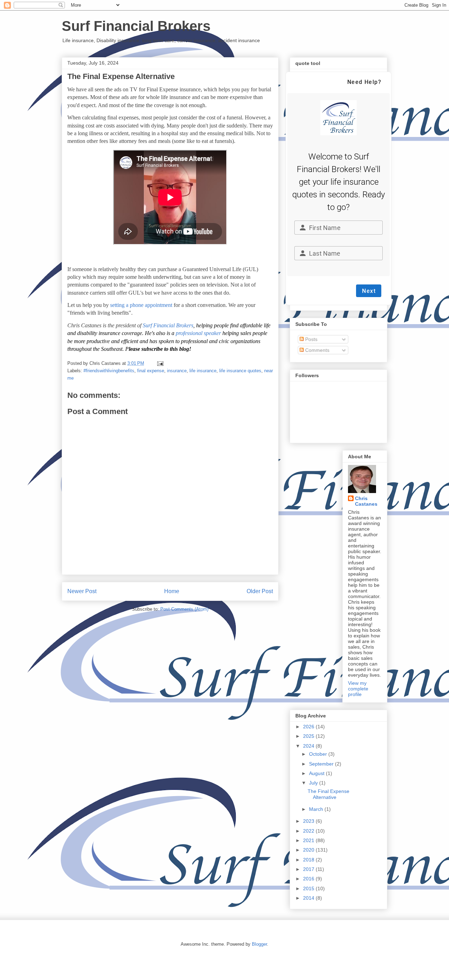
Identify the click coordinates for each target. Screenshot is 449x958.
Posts (310, 339)
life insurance (202, 370)
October (318, 754)
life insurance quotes (240, 370)
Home (171, 591)
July (314, 783)
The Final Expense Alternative (328, 794)
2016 (309, 878)
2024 (309, 746)
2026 (309, 726)
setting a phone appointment (141, 305)
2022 (309, 831)
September (322, 764)
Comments (316, 350)
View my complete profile (358, 688)
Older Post (260, 591)
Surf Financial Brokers (136, 26)
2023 (309, 821)
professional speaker (198, 333)
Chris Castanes (366, 501)
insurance (177, 370)
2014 (309, 898)
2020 (309, 850)
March (316, 809)
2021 (309, 840)
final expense (150, 370)
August (317, 773)
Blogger (259, 944)
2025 (309, 736)
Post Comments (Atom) (184, 609)
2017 (309, 869)
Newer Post (81, 591)
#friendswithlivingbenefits (108, 370)
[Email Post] (160, 363)
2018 (309, 859)
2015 (309, 888)
